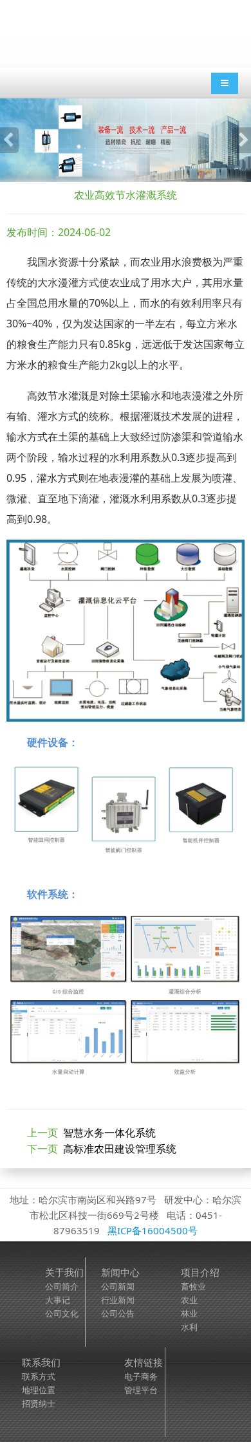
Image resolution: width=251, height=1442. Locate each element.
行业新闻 (118, 1300)
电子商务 (141, 1376)
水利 (189, 1327)
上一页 (91, 1133)
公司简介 (62, 1286)
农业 (189, 1300)
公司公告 (118, 1313)
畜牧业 (193, 1286)
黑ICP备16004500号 (152, 1230)
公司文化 (62, 1313)
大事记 (57, 1300)
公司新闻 (118, 1286)
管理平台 (141, 1390)
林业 (189, 1313)
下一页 (101, 1149)
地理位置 (38, 1390)
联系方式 (38, 1376)
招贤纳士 (38, 1403)
